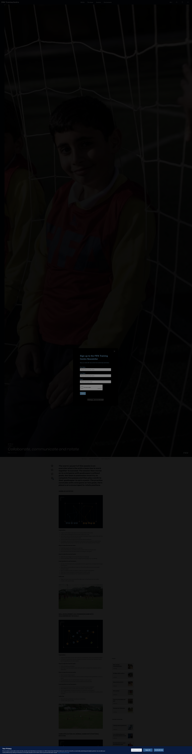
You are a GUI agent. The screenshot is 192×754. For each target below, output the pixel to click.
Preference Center (136, 750)
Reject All (148, 750)
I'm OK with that (159, 750)
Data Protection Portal (63, 752)
